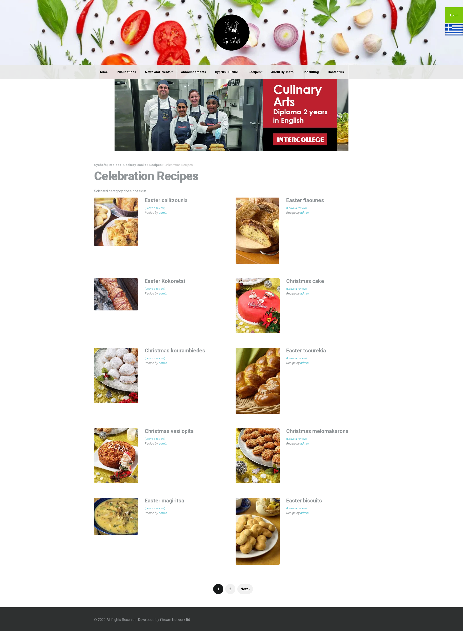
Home (103, 72)
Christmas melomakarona (317, 431)
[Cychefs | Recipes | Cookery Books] (231, 32)
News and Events (157, 72)
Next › (245, 589)
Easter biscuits (304, 501)
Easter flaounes (305, 200)
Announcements (193, 72)
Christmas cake (305, 281)
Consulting (310, 72)
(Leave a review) (155, 208)
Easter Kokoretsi (165, 281)
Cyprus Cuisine (226, 72)
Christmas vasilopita (169, 431)
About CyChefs (282, 72)
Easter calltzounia (166, 200)
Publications (126, 72)
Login (454, 15)
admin (163, 212)
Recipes (254, 72)
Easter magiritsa (164, 501)
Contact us (336, 72)
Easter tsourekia (306, 351)
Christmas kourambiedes (175, 351)
